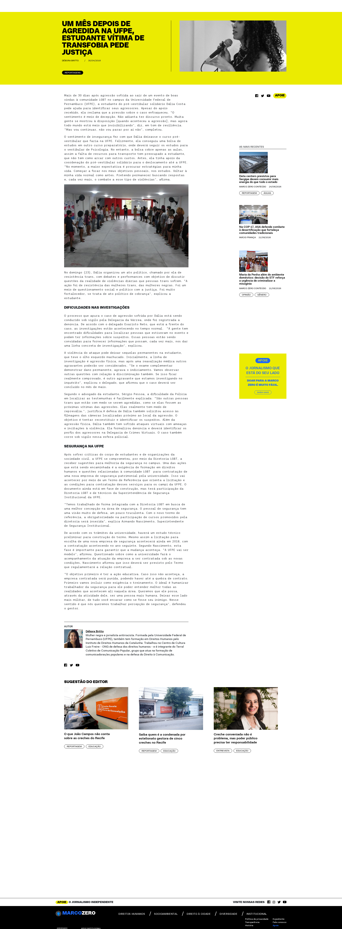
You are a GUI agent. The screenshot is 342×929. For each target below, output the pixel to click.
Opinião (246, 295)
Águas (267, 193)
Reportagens (73, 73)
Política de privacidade (257, 919)
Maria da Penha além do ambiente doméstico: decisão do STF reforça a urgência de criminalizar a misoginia (262, 279)
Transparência (252, 922)
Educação (95, 746)
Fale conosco (279, 922)
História (249, 925)
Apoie (276, 925)
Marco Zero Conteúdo (252, 187)
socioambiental (166, 914)
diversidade (228, 914)
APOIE (280, 95)
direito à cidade (199, 914)
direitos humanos (131, 914)
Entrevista (222, 751)
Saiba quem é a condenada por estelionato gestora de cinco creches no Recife (162, 738)
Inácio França (247, 237)
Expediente (278, 919)
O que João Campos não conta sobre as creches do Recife (87, 736)
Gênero (261, 295)
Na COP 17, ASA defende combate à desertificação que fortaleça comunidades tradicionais (262, 229)
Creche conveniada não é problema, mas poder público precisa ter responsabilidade (235, 738)
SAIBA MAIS (263, 392)
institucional (257, 914)
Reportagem (249, 193)
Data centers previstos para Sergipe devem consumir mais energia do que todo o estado (258, 179)
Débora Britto (70, 60)
